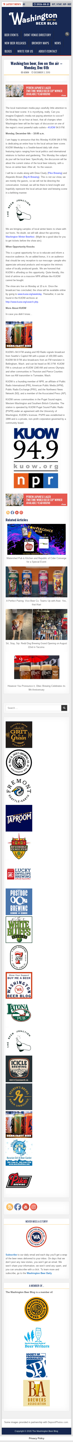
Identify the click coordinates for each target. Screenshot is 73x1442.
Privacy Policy (36, 1438)
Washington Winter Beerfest (20, 236)
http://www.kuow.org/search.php (22, 302)
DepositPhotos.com (58, 1422)
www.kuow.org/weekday (30, 294)
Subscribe (11, 1254)
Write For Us (25, 51)
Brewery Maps (40, 43)
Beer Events (11, 35)
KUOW (51, 127)
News (58, 43)
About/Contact (48, 51)
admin (26, 72)
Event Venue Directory (37, 35)
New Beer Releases (15, 43)
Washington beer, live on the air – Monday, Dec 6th (36, 65)
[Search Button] (67, 34)
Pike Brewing (55, 173)
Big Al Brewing (31, 177)
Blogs (8, 51)
